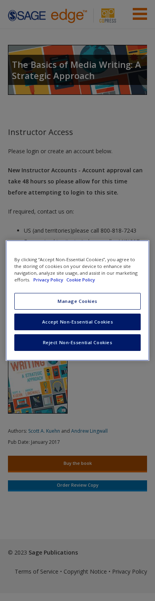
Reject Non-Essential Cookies (77, 342)
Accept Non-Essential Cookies (77, 322)
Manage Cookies (77, 301)
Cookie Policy (80, 280)
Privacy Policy (48, 280)
